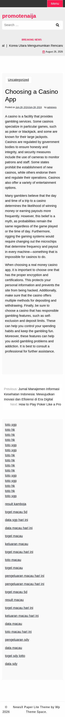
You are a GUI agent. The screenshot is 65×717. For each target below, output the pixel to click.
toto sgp (11, 496)
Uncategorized (18, 80)
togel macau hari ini (19, 552)
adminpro (52, 107)
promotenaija (19, 16)
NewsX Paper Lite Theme (31, 707)
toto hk (10, 491)
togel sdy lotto (15, 656)
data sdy (11, 664)
